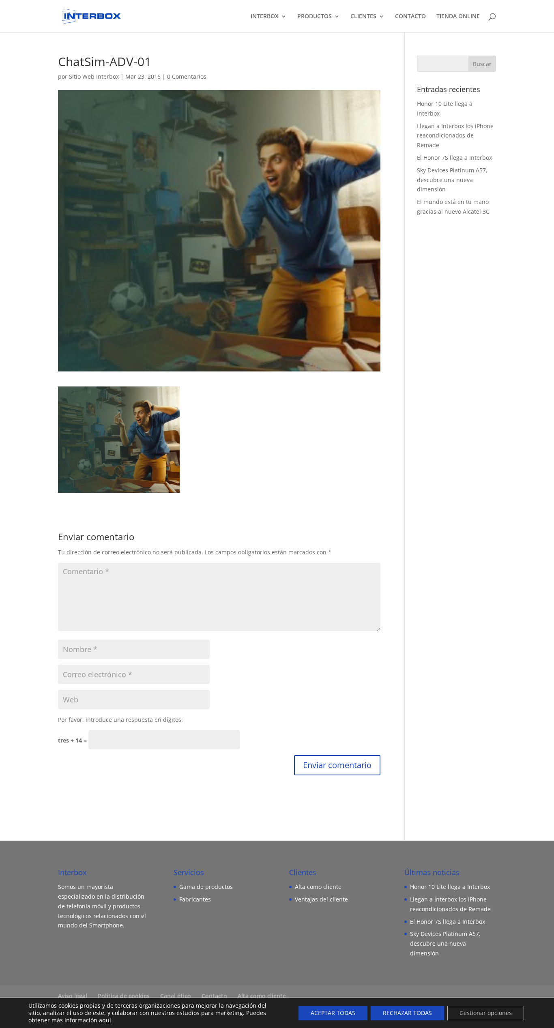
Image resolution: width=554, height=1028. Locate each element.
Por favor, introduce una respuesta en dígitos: (120, 719)
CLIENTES (363, 16)
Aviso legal (72, 996)
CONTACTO (410, 16)
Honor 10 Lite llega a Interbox (450, 887)
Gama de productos (206, 887)
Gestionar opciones (486, 1013)
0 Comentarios (186, 76)
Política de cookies (124, 996)
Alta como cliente (318, 887)
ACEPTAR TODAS (333, 1013)
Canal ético (175, 996)
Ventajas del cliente (321, 899)
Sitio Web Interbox (94, 76)
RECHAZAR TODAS (407, 1013)
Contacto (214, 996)
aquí (105, 1020)
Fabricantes (195, 899)
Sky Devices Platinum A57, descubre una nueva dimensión (452, 179)
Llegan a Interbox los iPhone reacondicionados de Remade (455, 135)
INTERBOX (265, 16)
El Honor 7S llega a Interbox (454, 157)
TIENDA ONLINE (458, 16)
